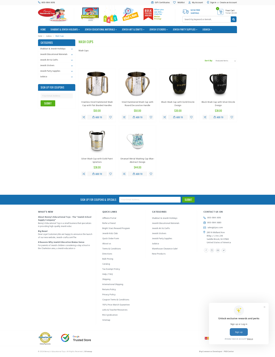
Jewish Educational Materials (100, 29)
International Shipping (112, 284)
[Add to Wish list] (110, 117)
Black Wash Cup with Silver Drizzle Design (218, 103)
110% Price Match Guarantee (116, 305)
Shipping (106, 279)
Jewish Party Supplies (184, 29)
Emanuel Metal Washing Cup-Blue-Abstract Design (137, 160)
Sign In (213, 2)
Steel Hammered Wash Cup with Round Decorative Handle (137, 103)
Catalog (106, 264)
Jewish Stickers (157, 29)
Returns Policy (109, 289)
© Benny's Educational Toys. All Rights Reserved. (65, 351)
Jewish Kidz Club (110, 233)
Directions (107, 254)
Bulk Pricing (107, 259)
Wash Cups (59, 36)
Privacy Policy (109, 294)
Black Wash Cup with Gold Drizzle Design (177, 103)
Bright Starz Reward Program (116, 228)
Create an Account (228, 2)
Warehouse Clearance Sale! (165, 249)
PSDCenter (229, 351)
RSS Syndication (110, 315)
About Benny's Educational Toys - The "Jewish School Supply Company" (64, 218)
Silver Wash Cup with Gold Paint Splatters (97, 160)
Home (40, 36)
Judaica (206, 29)
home (43, 29)
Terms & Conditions (111, 249)
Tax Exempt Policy (111, 269)
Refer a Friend (109, 223)
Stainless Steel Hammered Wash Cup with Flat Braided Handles (97, 103)
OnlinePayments (45, 344)
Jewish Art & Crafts (132, 29)
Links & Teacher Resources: (115, 310)
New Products (159, 254)
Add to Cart (98, 117)
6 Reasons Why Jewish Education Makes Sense (61, 242)
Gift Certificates (162, 2)
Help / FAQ (107, 274)
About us (106, 244)
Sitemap (106, 320)
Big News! (43, 231)
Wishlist (181, 2)
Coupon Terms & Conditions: (115, 300)
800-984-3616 (48, 2)
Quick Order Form (110, 238)
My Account (197, 2)
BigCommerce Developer (210, 351)
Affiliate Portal (109, 218)
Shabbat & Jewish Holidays (64, 29)
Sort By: (209, 60)
